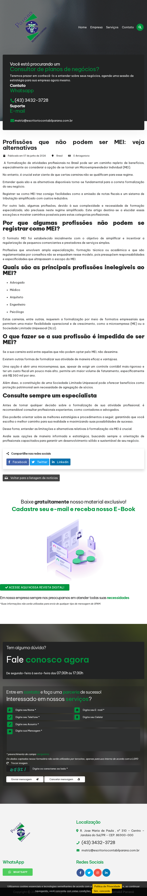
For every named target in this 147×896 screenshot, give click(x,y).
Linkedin (62, 462)
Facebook (19, 462)
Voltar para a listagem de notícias (34, 478)
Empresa (96, 27)
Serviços (112, 27)
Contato (128, 27)
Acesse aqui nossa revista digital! (36, 587)
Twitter (41, 462)
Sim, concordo (102, 891)
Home (82, 27)
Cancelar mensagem (61, 779)
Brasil (59, 155)
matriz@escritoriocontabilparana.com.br (44, 120)
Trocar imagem (19, 763)
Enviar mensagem (21, 779)
